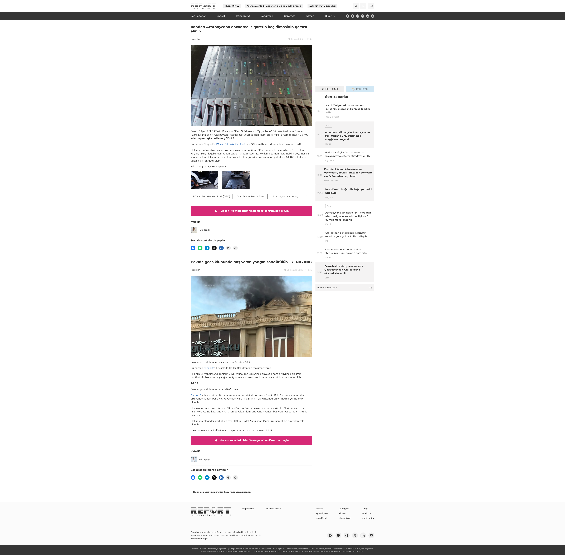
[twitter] (362, 16)
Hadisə (196, 39)
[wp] (200, 248)
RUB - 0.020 (331, 89)
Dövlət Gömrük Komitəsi (230, 144)
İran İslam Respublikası (251, 196)
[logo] (203, 6)
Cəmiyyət (344, 508)
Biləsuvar (311, 196)
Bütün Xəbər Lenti (327, 287)
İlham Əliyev (232, 6)
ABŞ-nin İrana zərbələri (322, 6)
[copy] (235, 248)
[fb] (347, 16)
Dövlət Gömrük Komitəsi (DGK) (211, 196)
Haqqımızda (248, 508)
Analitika (366, 513)
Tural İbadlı (204, 230)
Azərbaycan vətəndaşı (285, 196)
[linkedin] (367, 16)
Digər (328, 16)
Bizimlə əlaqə (273, 508)
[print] (228, 248)
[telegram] (357, 16)
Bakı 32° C (362, 89)
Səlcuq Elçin (204, 459)
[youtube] (372, 16)
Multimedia (368, 518)
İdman (342, 513)
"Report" (209, 368)
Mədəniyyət (345, 518)
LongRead (321, 518)
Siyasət (319, 508)
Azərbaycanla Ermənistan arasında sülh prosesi (274, 6)
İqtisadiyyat (322, 513)
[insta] (352, 16)
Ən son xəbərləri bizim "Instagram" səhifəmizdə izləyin (254, 210)
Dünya (365, 508)
